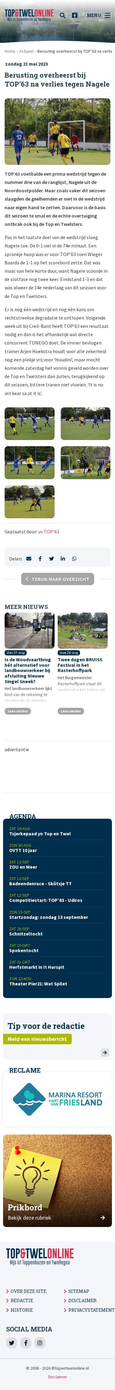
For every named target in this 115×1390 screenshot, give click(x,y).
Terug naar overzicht (61, 579)
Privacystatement (91, 1310)
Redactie (22, 1300)
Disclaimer (82, 1300)
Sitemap (78, 1291)
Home (10, 51)
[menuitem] (64, 15)
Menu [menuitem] (94, 15)
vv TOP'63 (48, 531)
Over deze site (28, 1291)
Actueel (26, 51)
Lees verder (18, 711)
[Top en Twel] (29, 15)
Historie (22, 1310)
